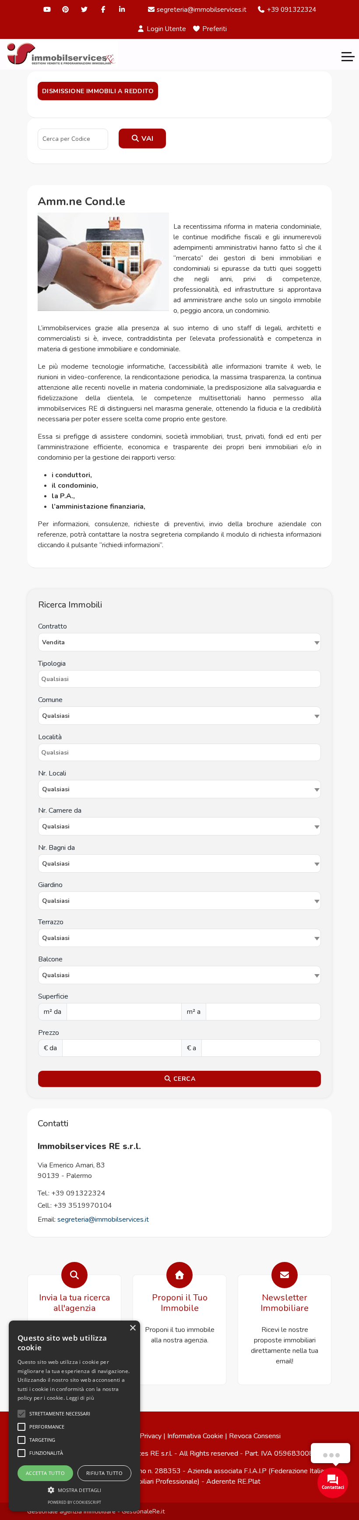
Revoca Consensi (255, 1436)
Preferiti (214, 28)
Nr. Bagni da (56, 848)
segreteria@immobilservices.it (200, 9)
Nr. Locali (52, 773)
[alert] (74, 1416)
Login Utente (165, 28)
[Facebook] (103, 9)
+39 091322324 (290, 9)
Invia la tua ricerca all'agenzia (74, 1303)
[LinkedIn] (122, 9)
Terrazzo (50, 922)
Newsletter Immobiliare (284, 1303)
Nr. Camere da (59, 810)
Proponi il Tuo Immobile (180, 1303)
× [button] (132, 1328)
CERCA (183, 1079)
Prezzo (48, 1033)
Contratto (52, 626)
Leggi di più (80, 1397)
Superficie (53, 996)
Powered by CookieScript (74, 1502)
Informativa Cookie (195, 1436)
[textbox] (179, 715)
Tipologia (52, 663)
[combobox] (179, 642)
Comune (50, 700)
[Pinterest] (66, 9)
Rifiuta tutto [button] (104, 1473)
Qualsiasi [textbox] (56, 789)
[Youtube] (47, 9)
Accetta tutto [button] (45, 1473)
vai (147, 138)
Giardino (50, 885)
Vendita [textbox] (53, 642)
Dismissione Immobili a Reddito (98, 91)
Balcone (50, 959)
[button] (74, 1489)
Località (50, 737)
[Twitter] (84, 9)
